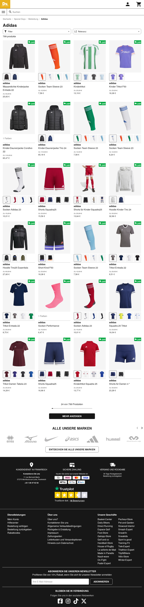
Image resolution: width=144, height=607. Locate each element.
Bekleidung (33, 18)
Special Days (20, 18)
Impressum (53, 532)
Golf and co (103, 539)
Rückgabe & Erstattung (59, 529)
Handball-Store (105, 543)
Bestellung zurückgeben (112, 476)
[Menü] (3, 12)
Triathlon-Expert (126, 549)
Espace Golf (104, 529)
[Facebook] (60, 601)
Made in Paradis (106, 553)
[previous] (137, 428)
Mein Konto (13, 519)
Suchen (16, 12)
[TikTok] (76, 601)
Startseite (7, 18)
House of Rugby (106, 546)
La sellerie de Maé (107, 549)
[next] (142, 428)
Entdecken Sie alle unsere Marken (72, 449)
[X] (84, 601)
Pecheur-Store (125, 519)
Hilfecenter (12, 522)
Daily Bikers (104, 522)
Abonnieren (101, 581)
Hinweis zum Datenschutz (61, 543)
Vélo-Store (123, 556)
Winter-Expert (125, 559)
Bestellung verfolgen (17, 526)
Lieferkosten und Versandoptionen (65, 539)
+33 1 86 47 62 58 (32, 482)
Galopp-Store (104, 536)
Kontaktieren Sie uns (31, 474)
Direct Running (105, 526)
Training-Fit (124, 543)
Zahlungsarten (55, 536)
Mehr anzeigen (72, 416)
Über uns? (53, 519)
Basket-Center (105, 519)
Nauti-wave (103, 556)
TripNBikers (124, 553)
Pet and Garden (126, 522)
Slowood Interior (126, 526)
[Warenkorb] (139, 4)
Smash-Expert (125, 529)
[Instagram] (68, 601)
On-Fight (102, 559)
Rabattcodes (13, 532)
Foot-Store (103, 532)
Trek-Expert (124, 546)
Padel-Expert (104, 563)
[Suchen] (10, 12)
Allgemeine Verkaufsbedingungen (64, 526)
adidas (6, 83)
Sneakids (123, 536)
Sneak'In (122, 532)
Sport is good (124, 539)
